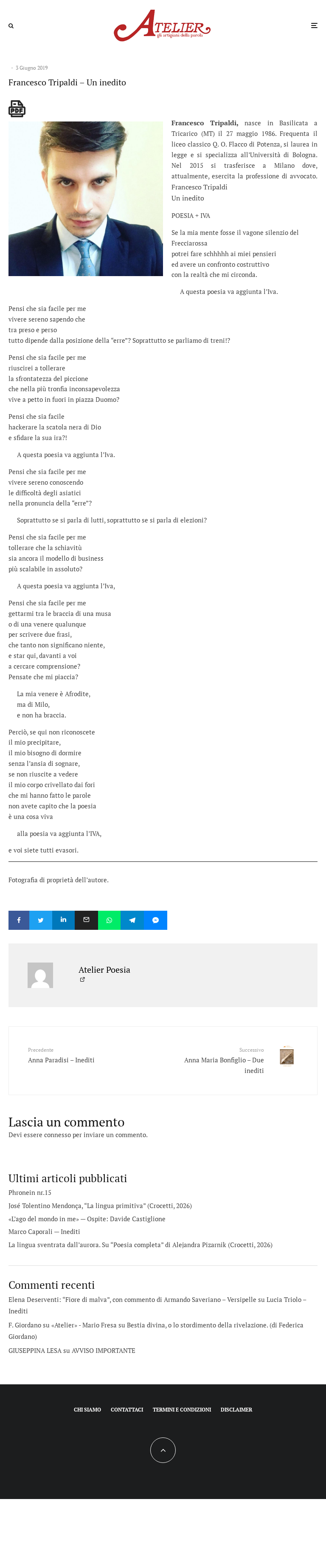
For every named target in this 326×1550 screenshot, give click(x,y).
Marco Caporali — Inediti (44, 1231)
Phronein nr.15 (29, 1192)
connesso (57, 1134)
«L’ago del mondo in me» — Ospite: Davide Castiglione (87, 1218)
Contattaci (127, 1409)
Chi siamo (87, 1409)
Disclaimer (236, 1409)
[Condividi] (18, 920)
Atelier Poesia (104, 969)
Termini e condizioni (182, 1409)
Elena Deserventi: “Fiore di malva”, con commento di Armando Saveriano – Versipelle (132, 1299)
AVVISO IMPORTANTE (103, 1350)
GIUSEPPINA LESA (35, 1350)
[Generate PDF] (16, 108)
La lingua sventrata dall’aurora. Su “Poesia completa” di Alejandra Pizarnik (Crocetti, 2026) (140, 1244)
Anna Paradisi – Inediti (61, 1055)
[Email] (86, 920)
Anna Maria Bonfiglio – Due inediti (224, 1060)
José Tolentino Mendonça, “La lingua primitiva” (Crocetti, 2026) (100, 1205)
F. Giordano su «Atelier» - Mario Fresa (62, 1325)
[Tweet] (40, 920)
